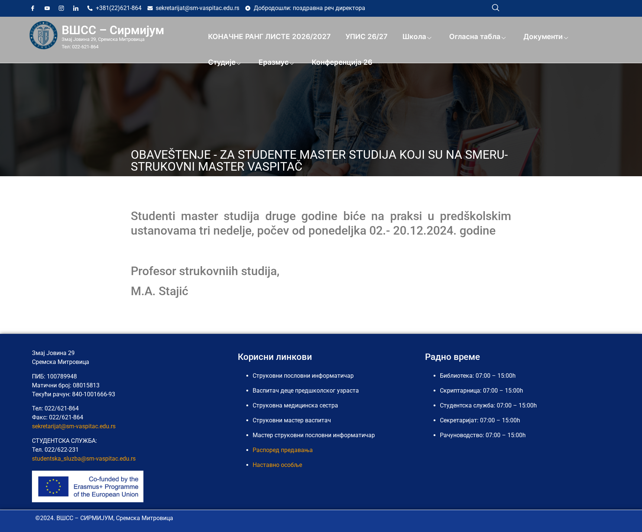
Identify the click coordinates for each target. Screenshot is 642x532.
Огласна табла (474, 36)
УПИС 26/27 (367, 36)
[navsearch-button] (495, 7)
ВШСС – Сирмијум (113, 30)
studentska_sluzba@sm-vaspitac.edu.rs (84, 458)
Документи (543, 36)
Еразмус (274, 62)
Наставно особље (277, 464)
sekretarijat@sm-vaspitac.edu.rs (74, 426)
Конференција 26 (342, 62)
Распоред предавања (283, 450)
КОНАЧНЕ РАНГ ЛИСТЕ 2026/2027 (269, 36)
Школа (414, 36)
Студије (222, 62)
